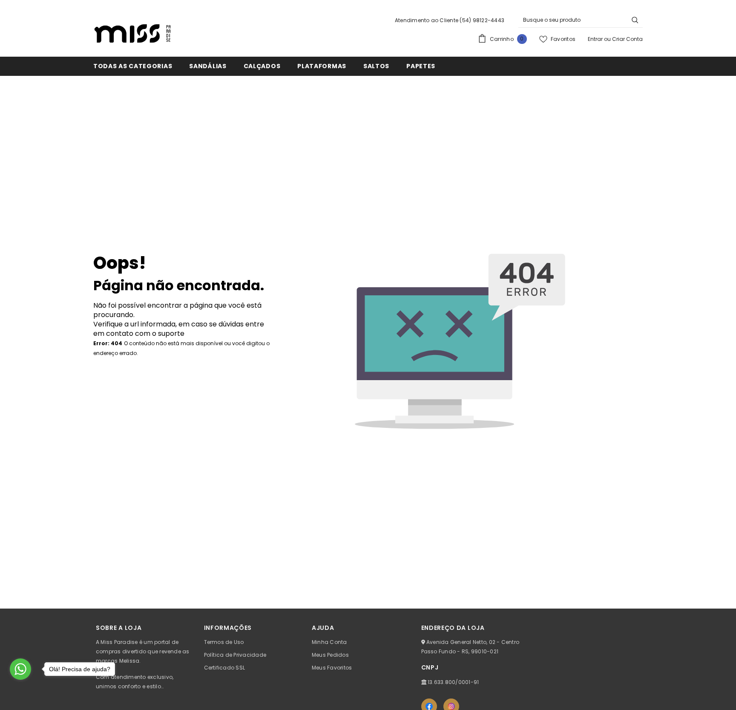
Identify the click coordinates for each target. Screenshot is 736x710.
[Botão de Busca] (635, 20)
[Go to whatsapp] (20, 669)
